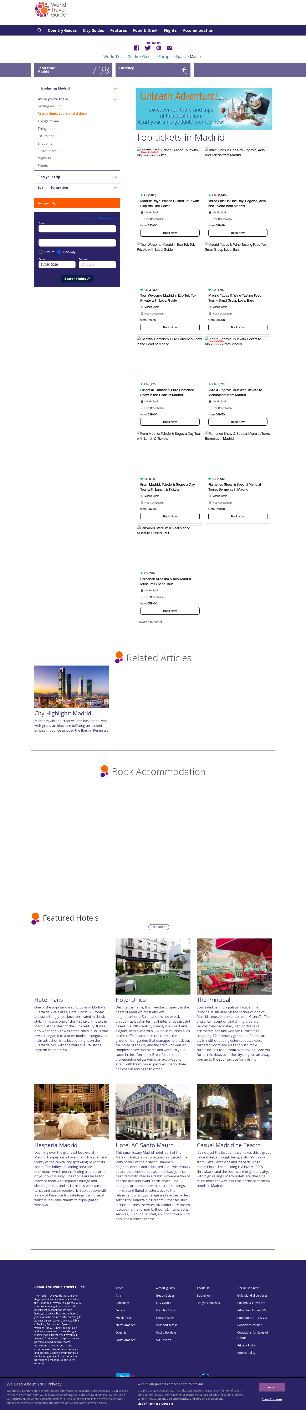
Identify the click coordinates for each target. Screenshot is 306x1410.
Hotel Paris (48, 999)
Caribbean (122, 1303)
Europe (165, 56)
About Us (203, 1288)
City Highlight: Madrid (62, 713)
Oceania (121, 1332)
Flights (170, 30)
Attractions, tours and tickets (62, 113)
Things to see (48, 121)
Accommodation (198, 30)
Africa (119, 1288)
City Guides (93, 30)
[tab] (77, 88)
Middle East (123, 1318)
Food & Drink (145, 30)
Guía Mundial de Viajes (252, 1295)
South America (125, 1340)
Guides (148, 56)
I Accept (272, 1387)
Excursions (45, 136)
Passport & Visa (167, 1325)
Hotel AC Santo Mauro (145, 1145)
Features (118, 30)
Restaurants (47, 151)
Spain (181, 56)
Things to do (47, 128)
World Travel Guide (120, 56)
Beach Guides (165, 1295)
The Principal (213, 999)
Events (42, 165)
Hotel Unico (131, 999)
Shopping (45, 143)
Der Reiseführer (248, 1288)
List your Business (209, 1303)
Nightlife (44, 158)
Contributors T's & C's (252, 1318)
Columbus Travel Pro (251, 1303)
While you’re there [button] (52, 99)
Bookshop (204, 1295)
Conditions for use (249, 1325)
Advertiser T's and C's (251, 1310)
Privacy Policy (246, 1345)
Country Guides (62, 30)
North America (125, 1325)
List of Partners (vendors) (156, 1403)
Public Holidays (166, 1332)
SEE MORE (159, 927)
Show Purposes (272, 1399)
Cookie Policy (246, 1353)
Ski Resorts (163, 1340)
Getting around (49, 106)
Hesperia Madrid (55, 1145)
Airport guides (165, 1288)
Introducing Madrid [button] (53, 88)
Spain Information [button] (52, 187)
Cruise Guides (165, 1318)
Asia (118, 1295)
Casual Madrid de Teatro (229, 1145)
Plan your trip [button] (48, 177)
